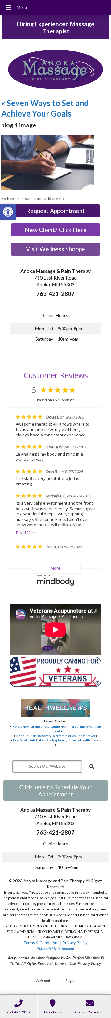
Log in (71, 980)
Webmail (42, 980)
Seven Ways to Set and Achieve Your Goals (45, 108)
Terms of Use (65, 963)
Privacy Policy (75, 942)
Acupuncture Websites (26, 957)
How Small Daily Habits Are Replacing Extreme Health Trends (57, 740)
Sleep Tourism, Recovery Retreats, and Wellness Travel (55, 736)
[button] (8, 212)
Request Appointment (55, 210)
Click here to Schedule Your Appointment (55, 790)
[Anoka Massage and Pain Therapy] (55, 70)
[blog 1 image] (47, 188)
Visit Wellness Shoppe (55, 248)
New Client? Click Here (56, 229)
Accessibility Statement (55, 948)
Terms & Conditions (41, 942)
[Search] (91, 766)
